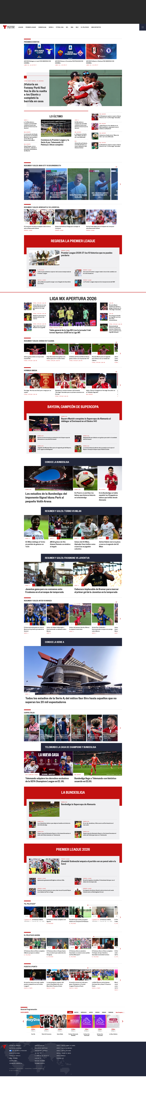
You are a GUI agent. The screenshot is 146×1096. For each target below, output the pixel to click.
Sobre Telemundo (13, 1058)
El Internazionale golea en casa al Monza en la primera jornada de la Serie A (34, 629)
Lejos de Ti (38, 1058)
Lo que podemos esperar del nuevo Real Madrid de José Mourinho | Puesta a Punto (55, 984)
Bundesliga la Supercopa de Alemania (78, 804)
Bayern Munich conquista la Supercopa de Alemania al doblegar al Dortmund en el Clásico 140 (86, 419)
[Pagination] (116, 342)
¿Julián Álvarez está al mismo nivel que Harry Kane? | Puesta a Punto (101, 984)
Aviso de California (14, 1053)
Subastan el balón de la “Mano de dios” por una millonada (109, 135)
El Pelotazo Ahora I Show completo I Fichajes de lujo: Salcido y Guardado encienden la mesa (102, 952)
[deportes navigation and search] (142, 27)
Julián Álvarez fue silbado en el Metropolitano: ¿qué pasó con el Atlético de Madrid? (109, 127)
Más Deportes (96, 27)
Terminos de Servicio (14, 1055)
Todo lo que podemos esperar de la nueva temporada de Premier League (54, 272)
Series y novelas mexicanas (64, 1050)
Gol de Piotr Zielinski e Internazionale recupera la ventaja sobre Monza (102, 629)
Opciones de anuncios (14, 1045)
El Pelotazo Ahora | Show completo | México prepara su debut (34, 952)
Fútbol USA (59, 27)
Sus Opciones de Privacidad (19, 1050)
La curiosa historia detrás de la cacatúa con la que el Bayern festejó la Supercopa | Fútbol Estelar (98, 448)
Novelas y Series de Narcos (64, 1053)
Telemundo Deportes (40, 1063)
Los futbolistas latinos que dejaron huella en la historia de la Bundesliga (54, 824)
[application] (56, 128)
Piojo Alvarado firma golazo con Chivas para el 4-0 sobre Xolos (56, 357)
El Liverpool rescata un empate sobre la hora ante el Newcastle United (37, 227)
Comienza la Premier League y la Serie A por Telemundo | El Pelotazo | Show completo (54, 123)
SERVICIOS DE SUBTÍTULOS (41, 1048)
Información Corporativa (15, 1063)
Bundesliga (42, 27)
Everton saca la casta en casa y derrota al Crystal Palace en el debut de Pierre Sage (54, 891)
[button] (56, 128)
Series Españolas (61, 1055)
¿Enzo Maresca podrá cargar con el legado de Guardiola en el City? (54, 282)
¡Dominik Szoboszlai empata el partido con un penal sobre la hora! (88, 862)
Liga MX (20, 27)
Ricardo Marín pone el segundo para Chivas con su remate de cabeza (101, 358)
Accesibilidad (12, 1060)
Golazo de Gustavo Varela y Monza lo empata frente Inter (79, 628)
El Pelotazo (85, 27)
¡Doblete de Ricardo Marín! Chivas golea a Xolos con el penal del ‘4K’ (79, 357)
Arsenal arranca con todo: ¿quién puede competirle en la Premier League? (34, 984)
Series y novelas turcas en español (66, 1045)
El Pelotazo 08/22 (33, 919)
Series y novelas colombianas (64, 1048)
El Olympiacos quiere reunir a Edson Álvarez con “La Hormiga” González (110, 116)
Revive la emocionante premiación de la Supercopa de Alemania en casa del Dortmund (54, 438)
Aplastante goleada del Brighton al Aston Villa (51, 880)
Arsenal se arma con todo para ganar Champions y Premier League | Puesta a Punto (78, 984)
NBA (72, 27)
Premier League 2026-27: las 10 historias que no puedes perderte (86, 254)
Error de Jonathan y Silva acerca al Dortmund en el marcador (98, 824)
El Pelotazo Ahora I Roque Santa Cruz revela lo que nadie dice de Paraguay (56, 952)
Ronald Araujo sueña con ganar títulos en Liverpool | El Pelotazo (78, 920)
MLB (77, 27)
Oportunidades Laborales (41, 1050)
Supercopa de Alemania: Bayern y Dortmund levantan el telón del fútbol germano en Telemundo (99, 834)
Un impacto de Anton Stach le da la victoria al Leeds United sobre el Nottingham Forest (98, 891)
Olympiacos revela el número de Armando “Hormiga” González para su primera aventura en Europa (69, 392)
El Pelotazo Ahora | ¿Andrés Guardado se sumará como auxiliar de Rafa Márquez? (79, 952)
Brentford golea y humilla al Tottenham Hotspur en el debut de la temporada (99, 881)
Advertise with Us (39, 1045)
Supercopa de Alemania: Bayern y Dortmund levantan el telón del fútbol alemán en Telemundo (54, 834)
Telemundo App (60, 1058)
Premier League (31, 27)
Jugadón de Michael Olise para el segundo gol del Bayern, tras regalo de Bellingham (54, 448)
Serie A (51, 27)
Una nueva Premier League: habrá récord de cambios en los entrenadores (100, 272)
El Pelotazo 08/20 (101, 919)
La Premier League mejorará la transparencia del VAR (99, 282)
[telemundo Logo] (4, 1046)
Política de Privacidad (15, 1048)
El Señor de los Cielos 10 (41, 1055)
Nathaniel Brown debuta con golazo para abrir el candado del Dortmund (100, 438)
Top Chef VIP (38, 1053)
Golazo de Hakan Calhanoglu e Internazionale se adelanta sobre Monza (56, 629)
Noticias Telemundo (40, 1060)
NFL (67, 27)
